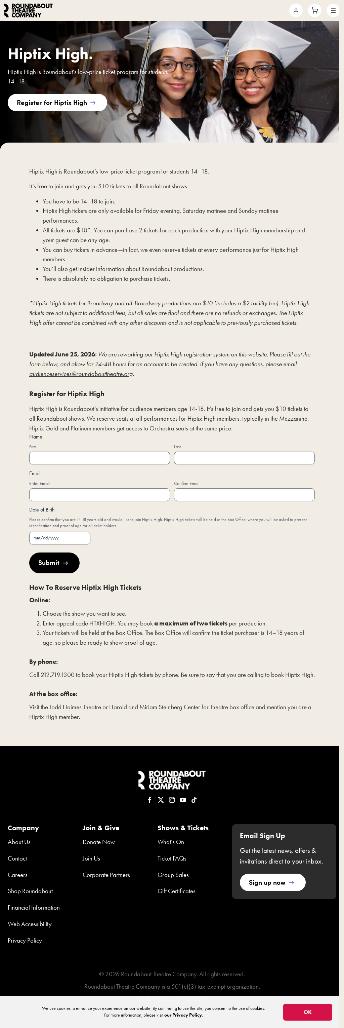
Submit (48, 562)
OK (308, 1012)
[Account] (296, 10)
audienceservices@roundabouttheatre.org (81, 374)
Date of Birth (42, 509)
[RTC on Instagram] (172, 800)
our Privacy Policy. (183, 1015)
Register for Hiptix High (52, 102)
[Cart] (314, 10)
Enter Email (39, 483)
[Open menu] (333, 10)
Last (177, 447)
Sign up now (267, 881)
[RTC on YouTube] (183, 800)
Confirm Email (187, 483)
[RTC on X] (161, 800)
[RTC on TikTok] (194, 800)
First (32, 447)
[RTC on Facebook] (150, 800)
